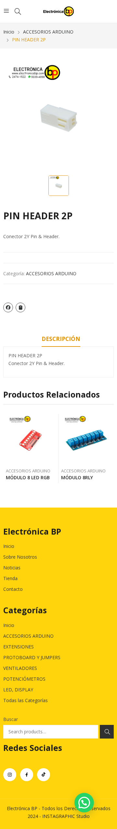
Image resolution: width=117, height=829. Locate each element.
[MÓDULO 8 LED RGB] (31, 439)
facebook (26, 774)
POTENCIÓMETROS (24, 679)
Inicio (8, 546)
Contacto (13, 589)
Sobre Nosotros (20, 557)
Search (107, 732)
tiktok (43, 774)
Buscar (10, 719)
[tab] (61, 340)
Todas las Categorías (25, 700)
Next (108, 448)
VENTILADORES (20, 668)
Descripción (61, 339)
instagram (9, 774)
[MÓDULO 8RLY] (86, 439)
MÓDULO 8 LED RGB (28, 477)
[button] (84, 802)
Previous (8, 448)
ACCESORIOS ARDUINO (51, 273)
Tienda (10, 578)
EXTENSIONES (18, 647)
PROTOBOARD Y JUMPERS (31, 657)
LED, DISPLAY (18, 689)
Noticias (11, 567)
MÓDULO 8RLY (77, 477)
